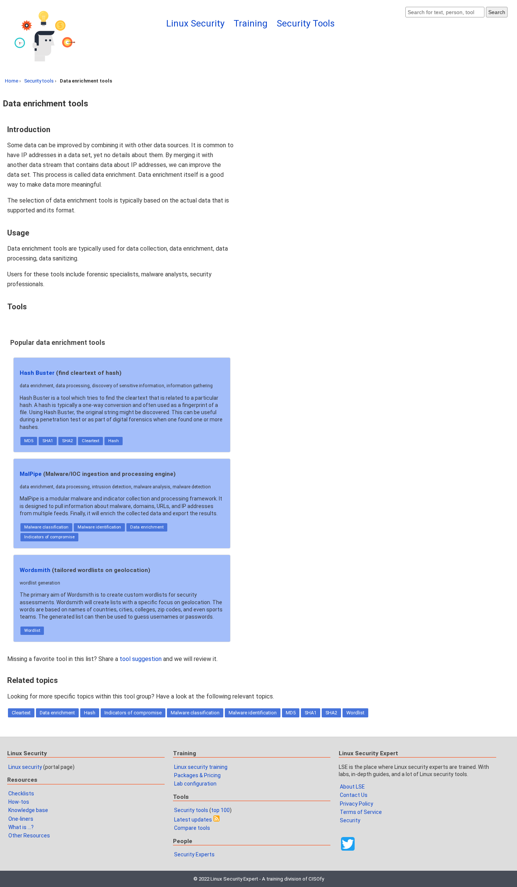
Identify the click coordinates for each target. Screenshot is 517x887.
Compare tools (192, 828)
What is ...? (21, 827)
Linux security (25, 767)
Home (11, 81)
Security (350, 820)
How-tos (18, 802)
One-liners (20, 819)
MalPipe (31, 474)
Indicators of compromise (49, 537)
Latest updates (193, 820)
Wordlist (32, 630)
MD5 (28, 440)
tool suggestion (141, 659)
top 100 (220, 810)
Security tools (39, 81)
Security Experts (194, 854)
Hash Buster (37, 372)
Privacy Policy (356, 804)
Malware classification (46, 527)
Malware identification (99, 527)
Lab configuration (195, 784)
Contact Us (354, 795)
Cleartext (90, 440)
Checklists (21, 793)
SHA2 (67, 440)
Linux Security (195, 23)
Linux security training (200, 767)
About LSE (352, 787)
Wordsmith (35, 570)
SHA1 (47, 440)
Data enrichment (147, 527)
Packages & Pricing (197, 775)
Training (251, 23)
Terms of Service (361, 812)
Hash (113, 440)
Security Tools (306, 23)
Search (496, 12)
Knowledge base (28, 810)
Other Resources (29, 835)
